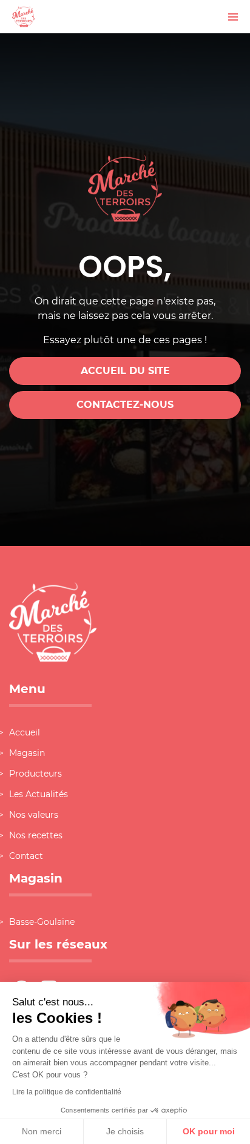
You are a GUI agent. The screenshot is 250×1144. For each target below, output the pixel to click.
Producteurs (35, 773)
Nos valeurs (33, 814)
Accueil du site (125, 370)
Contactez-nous (125, 404)
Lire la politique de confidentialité (66, 1092)
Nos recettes (35, 835)
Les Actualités (38, 794)
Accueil (24, 732)
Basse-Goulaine (42, 921)
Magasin (27, 753)
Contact (26, 855)
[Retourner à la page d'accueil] (23, 16)
